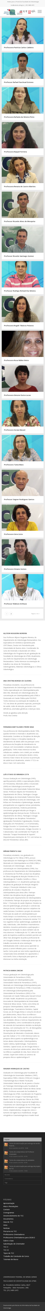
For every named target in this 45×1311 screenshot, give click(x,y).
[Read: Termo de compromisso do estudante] (6, 1161)
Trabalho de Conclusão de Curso (16, 1256)
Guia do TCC (8, 1222)
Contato (6, 1209)
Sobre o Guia (8, 1240)
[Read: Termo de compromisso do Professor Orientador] (6, 1153)
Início (5, 1225)
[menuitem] (23, 1)
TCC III (6, 1250)
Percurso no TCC (10, 1231)
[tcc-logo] (18, 11)
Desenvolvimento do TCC (13, 1215)
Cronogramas (8, 1212)
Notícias (6, 1228)
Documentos (8, 1219)
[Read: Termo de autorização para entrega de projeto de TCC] (6, 1167)
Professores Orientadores (14, 1234)
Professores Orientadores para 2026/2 (19, 1237)
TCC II (5, 1247)
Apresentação (8, 1203)
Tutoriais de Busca (10, 1259)
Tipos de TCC (8, 1253)
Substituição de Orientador (14, 1244)
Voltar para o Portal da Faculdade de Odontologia (23, 2)
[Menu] (38, 11)
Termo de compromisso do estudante (21, 1160)
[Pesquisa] (33, 11)
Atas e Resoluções (10, 1206)
